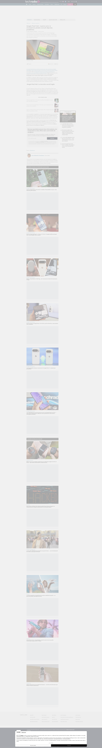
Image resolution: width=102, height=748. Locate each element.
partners (22, 735)
